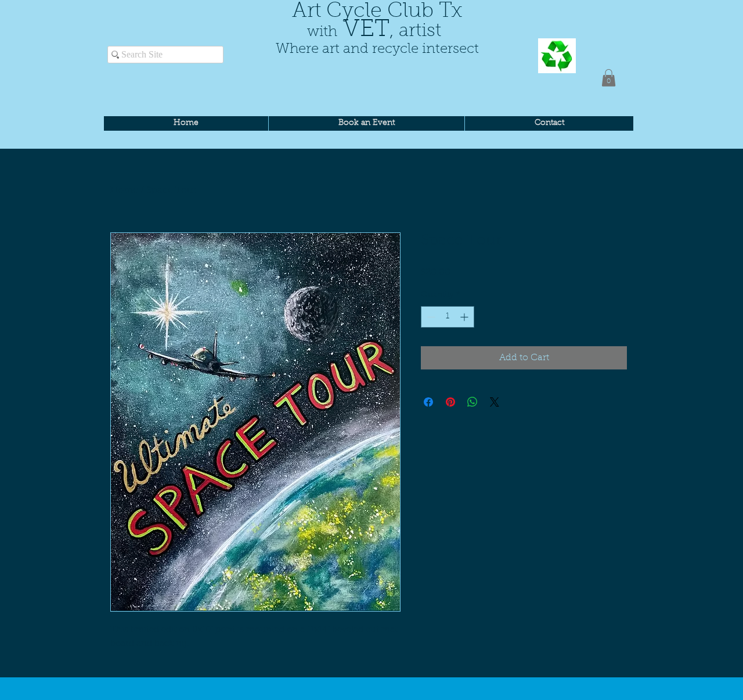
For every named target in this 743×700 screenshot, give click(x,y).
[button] (608, 78)
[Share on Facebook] (428, 402)
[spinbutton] (447, 317)
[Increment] (465, 317)
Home (124, 190)
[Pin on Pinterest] (450, 402)
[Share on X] (495, 402)
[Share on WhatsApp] (472, 402)
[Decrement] (430, 317)
